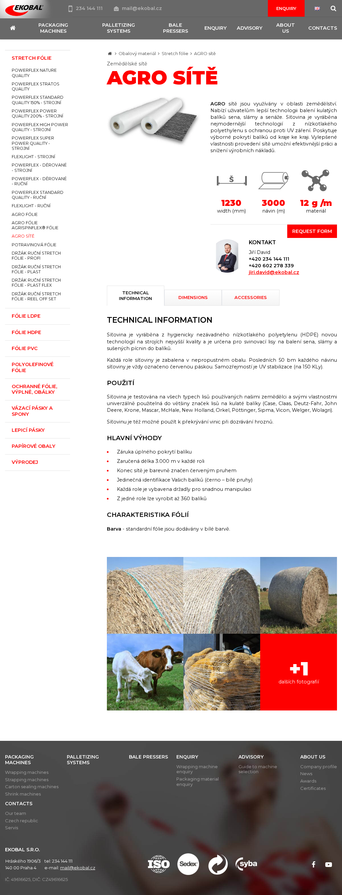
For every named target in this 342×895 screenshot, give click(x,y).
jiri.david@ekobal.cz (274, 272)
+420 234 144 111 (269, 259)
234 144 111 (90, 8)
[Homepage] (110, 53)
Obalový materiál (137, 53)
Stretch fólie (175, 53)
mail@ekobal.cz (142, 8)
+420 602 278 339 (271, 266)
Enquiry (286, 8)
